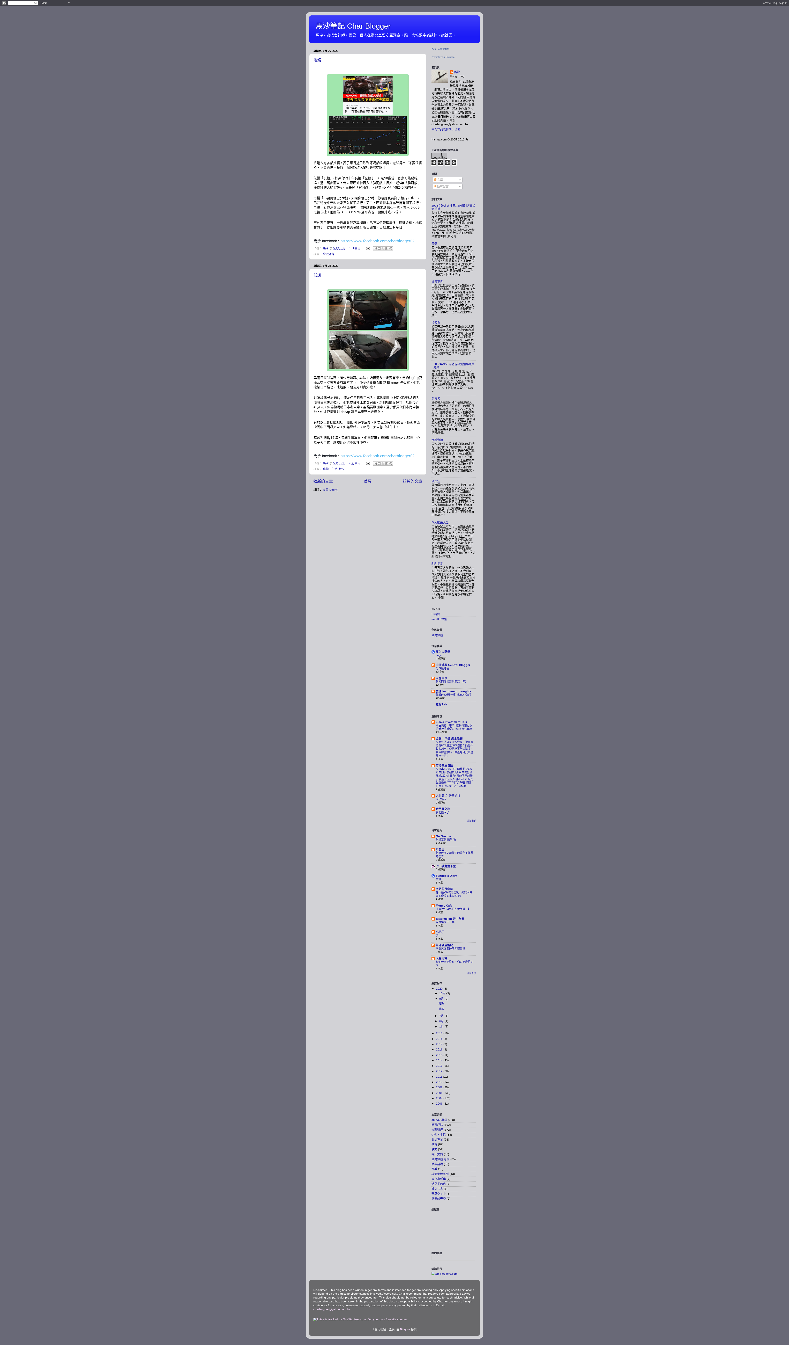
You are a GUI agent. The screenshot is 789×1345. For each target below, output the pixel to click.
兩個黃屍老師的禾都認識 (450, 948)
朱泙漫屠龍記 (444, 945)
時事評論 (437, 1124)
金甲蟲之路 (443, 808)
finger (439, 655)
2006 (439, 1103)
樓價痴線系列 (440, 1174)
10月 (442, 993)
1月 (442, 1026)
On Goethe (443, 836)
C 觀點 (435, 614)
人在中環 (441, 678)
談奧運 (435, 481)
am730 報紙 (439, 619)
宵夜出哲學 (438, 1178)
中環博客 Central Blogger (453, 665)
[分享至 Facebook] (387, 248)
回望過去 (441, 799)
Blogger (405, 1329)
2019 (439, 1033)
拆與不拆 (437, 281)
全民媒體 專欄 (440, 1159)
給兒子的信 (438, 1183)
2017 (439, 1044)
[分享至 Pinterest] (391, 248)
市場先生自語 (444, 765)
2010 (439, 1082)
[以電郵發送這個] (375, 248)
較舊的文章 (412, 481)
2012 (439, 1071)
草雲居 (440, 849)
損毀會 (435, 322)
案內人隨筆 (443, 651)
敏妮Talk (441, 704)
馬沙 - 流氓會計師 (440, 49)
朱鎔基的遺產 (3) (446, 839)
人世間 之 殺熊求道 (448, 795)
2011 (439, 1076)
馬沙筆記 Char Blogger (353, 26)
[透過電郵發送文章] (368, 248)
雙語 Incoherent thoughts (453, 691)
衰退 (438, 879)
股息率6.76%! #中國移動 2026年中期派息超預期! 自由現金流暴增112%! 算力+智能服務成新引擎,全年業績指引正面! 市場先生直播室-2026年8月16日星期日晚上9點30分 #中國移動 (454, 777)
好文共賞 (437, 1188)
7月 (442, 1015)
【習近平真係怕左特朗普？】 (453, 908)
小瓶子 (440, 931)
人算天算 (441, 958)
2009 (439, 1087)
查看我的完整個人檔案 (445, 129)
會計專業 (437, 1139)
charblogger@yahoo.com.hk (331, 1309)
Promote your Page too (442, 57)
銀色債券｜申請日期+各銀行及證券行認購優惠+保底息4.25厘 (454, 727)
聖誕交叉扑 (438, 1193)
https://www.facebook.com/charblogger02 (377, 240)
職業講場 (437, 1164)
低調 (317, 275)
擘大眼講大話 (440, 522)
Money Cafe (444, 905)
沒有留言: (355, 463)
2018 (439, 1038)
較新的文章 (323, 481)
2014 (439, 1060)
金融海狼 (437, 440)
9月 (442, 998)
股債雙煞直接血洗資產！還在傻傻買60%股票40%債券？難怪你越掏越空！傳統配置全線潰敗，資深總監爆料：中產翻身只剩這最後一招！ (454, 748)
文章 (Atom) (330, 489)
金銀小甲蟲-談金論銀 (449, 738)
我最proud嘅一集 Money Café (453, 694)
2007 (439, 1098)
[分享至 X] (383, 248)
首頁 (368, 481)
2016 (439, 1049)
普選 (434, 243)
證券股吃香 (442, 668)
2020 (439, 988)
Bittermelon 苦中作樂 (450, 918)
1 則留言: (355, 248)
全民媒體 (437, 635)
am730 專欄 (439, 1119)
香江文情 (437, 1154)
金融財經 (329, 254)
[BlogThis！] (379, 248)
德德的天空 (438, 1198)
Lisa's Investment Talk (451, 722)
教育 (434, 1144)
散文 (342, 469)
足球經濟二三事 (445, 922)
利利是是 (437, 563)
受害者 (435, 398)
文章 (439, 179)
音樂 (434, 1169)
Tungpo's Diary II (447, 875)
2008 (439, 1093)
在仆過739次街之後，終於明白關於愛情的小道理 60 (454, 894)
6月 (442, 1021)
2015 (439, 1055)
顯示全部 (471, 821)
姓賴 (317, 60)
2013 (439, 1065)
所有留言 (442, 186)
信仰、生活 (330, 469)
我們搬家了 (442, 812)
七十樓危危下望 (446, 866)
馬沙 (457, 72)
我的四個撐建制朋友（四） (452, 681)
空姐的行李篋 (444, 888)
